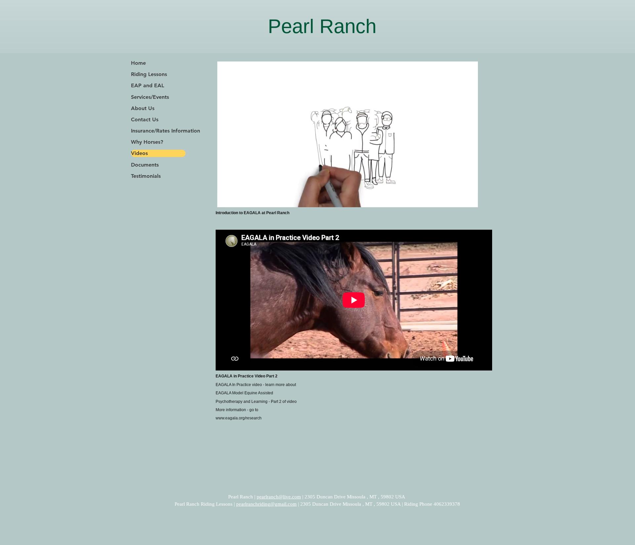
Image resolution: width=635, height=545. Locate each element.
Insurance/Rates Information (158, 131)
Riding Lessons (149, 74)
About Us (142, 108)
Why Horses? (147, 142)
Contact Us (144, 119)
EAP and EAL (147, 85)
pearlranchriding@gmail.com (266, 504)
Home (138, 63)
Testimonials (146, 176)
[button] (469, 200)
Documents (145, 165)
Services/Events (150, 97)
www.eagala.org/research (239, 418)
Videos (139, 153)
